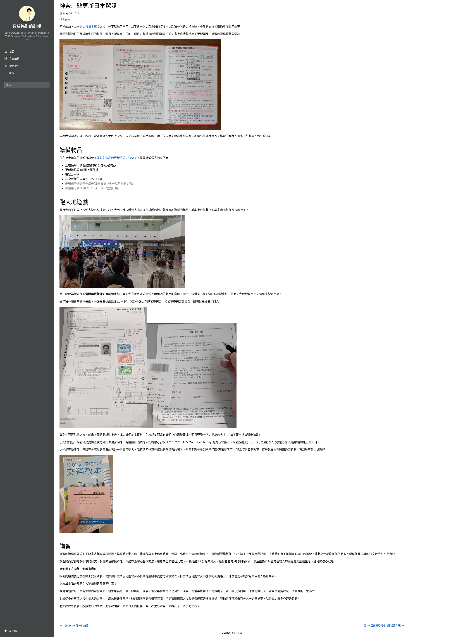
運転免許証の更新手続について (117, 158)
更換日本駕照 (91, 26)
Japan (66, 19)
